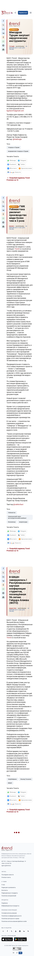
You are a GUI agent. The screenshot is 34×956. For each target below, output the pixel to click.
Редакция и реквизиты (9, 887)
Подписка (5, 903)
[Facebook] (7, 931)
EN (13, 952)
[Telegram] (20, 931)
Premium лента (6, 877)
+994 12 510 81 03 (6, 863)
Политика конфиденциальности (11, 916)
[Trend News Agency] (7, 848)
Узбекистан (11, 512)
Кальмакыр (11, 522)
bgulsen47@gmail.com (15, 111)
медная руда (23, 522)
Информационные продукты (10, 906)
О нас (3, 884)
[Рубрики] (31, 13)
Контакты (5, 890)
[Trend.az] (7, 12)
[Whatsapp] (3, 931)
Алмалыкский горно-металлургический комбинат (17, 517)
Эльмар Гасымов (25, 779)
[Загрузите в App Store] (7, 939)
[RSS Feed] (28, 931)
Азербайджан (12, 779)
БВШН (10, 783)
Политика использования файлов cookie (14, 921)
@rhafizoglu (17, 139)
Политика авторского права (10, 918)
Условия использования (9, 913)
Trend (17, 249)
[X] (11, 931)
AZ (17, 952)
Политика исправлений (9, 896)
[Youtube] (15, 931)
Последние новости (8, 874)
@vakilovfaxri (18, 504)
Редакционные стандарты (10, 893)
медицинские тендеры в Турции (18, 151)
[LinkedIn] (24, 931)
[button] (3, 21)
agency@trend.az (6, 865)
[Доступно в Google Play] (20, 939)
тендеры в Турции (13, 147)
